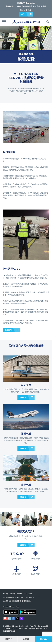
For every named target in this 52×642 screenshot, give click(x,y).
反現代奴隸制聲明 (8, 597)
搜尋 (48, 22)
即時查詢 (43, 639)
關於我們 (12, 594)
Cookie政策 (30, 597)
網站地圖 (19, 594)
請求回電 (26, 639)
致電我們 (8, 639)
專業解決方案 (26, 54)
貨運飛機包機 (26, 601)
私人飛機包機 (7, 601)
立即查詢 (8, 330)
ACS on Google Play (27, 612)
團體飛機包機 (16, 601)
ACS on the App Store (10, 612)
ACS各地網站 (28, 594)
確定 (23, 14)
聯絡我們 (5, 594)
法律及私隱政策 (20, 597)
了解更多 (28, 9)
